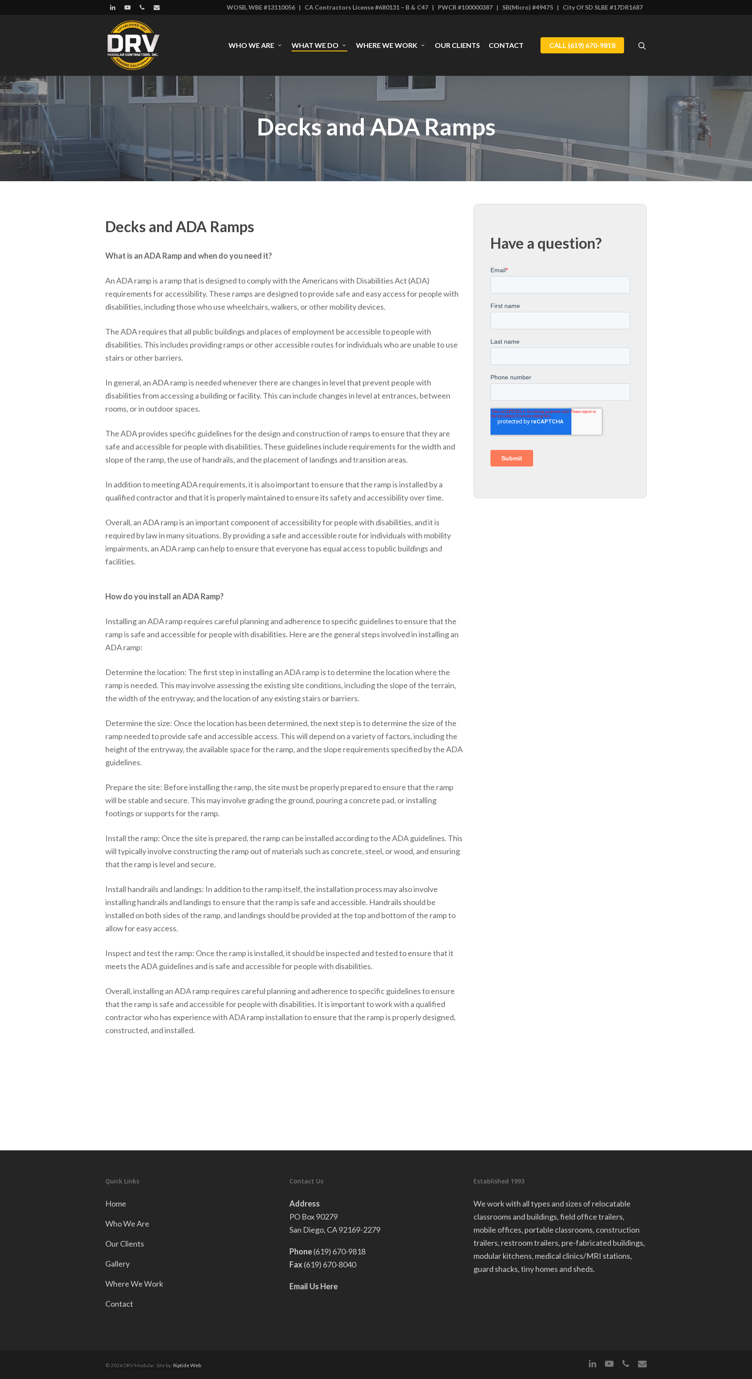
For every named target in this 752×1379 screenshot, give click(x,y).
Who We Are (251, 45)
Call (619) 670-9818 (582, 45)
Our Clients (457, 45)
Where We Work (386, 45)
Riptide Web (187, 1365)
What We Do (315, 45)
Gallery (117, 1263)
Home (115, 1203)
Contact (506, 45)
